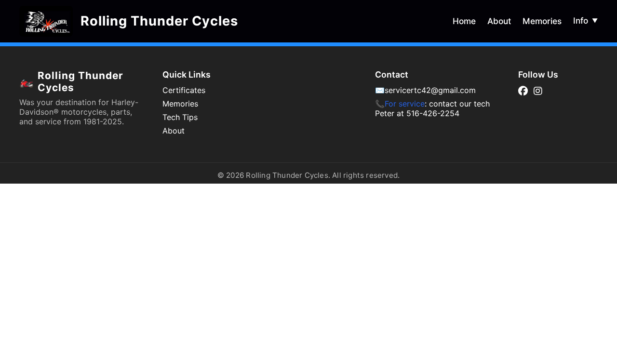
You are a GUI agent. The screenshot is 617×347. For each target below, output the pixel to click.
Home (464, 21)
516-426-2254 (432, 113)
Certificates (183, 90)
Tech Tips (180, 117)
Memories (542, 21)
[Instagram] (538, 91)
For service (405, 103)
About (499, 21)
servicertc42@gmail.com (430, 90)
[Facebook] (523, 91)
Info (585, 20)
